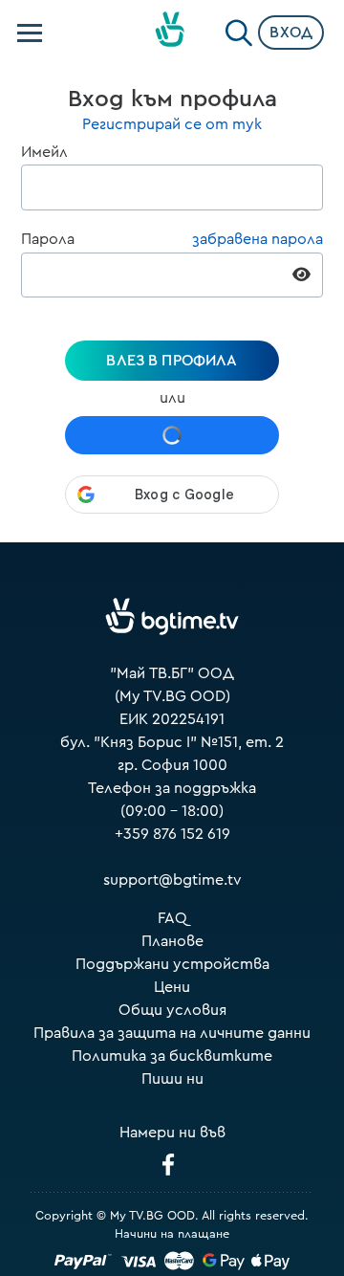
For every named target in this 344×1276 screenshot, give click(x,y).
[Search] (239, 28)
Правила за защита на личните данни (172, 1033)
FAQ (172, 918)
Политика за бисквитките (172, 1056)
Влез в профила (171, 360)
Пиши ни (172, 1079)
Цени (172, 987)
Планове (172, 941)
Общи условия (172, 1010)
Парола (48, 239)
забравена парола (257, 239)
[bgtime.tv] (172, 617)
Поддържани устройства (172, 964)
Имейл (44, 152)
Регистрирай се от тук (172, 124)
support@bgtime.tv (172, 880)
